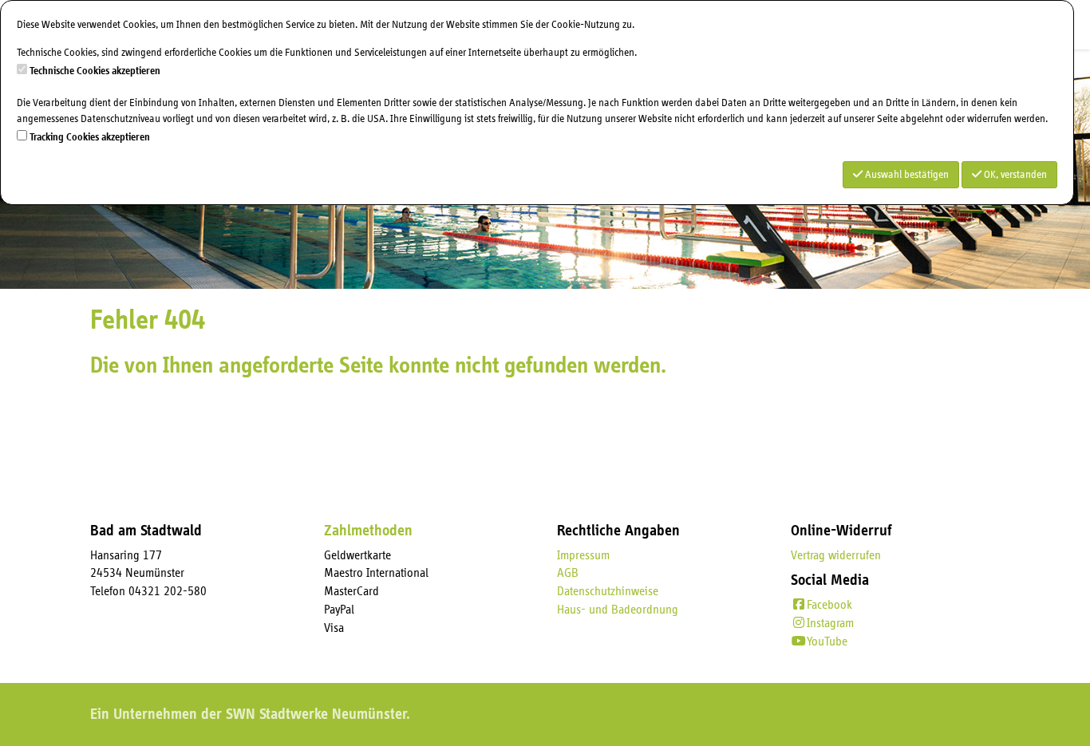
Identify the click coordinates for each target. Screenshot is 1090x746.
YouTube (827, 641)
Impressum (583, 555)
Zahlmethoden (368, 531)
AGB (568, 572)
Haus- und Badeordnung (617, 609)
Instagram (830, 623)
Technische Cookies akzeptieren (95, 71)
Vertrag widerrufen (836, 555)
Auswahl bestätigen (906, 174)
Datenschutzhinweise (607, 591)
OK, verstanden (1014, 174)
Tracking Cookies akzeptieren (90, 137)
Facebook (829, 604)
